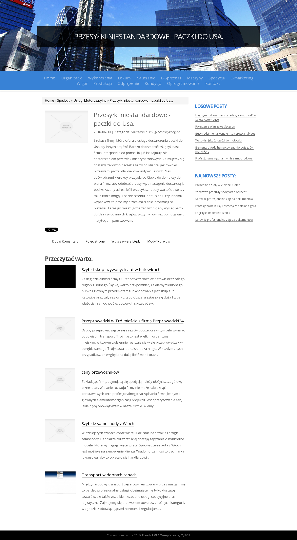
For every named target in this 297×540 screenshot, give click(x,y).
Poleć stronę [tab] (95, 241)
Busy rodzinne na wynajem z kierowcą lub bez (225, 133)
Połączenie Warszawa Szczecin (215, 126)
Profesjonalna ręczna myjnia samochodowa (224, 158)
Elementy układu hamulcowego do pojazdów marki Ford (224, 149)
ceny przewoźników (100, 372)
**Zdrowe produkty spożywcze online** (221, 192)
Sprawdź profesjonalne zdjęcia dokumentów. (224, 199)
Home (49, 100)
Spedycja (63, 100)
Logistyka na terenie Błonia (212, 213)
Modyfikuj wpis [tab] (158, 241)
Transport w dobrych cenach (109, 475)
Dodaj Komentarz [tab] (65, 241)
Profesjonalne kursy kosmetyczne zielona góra (225, 206)
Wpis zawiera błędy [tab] (126, 241)
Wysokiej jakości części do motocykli (218, 140)
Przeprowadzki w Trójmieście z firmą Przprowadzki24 (132, 321)
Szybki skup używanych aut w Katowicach (121, 269)
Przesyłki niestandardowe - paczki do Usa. (148, 36)
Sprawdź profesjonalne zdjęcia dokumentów (224, 219)
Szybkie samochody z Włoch (108, 423)
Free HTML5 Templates (159, 535)
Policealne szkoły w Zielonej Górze (217, 185)
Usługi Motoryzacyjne (90, 100)
